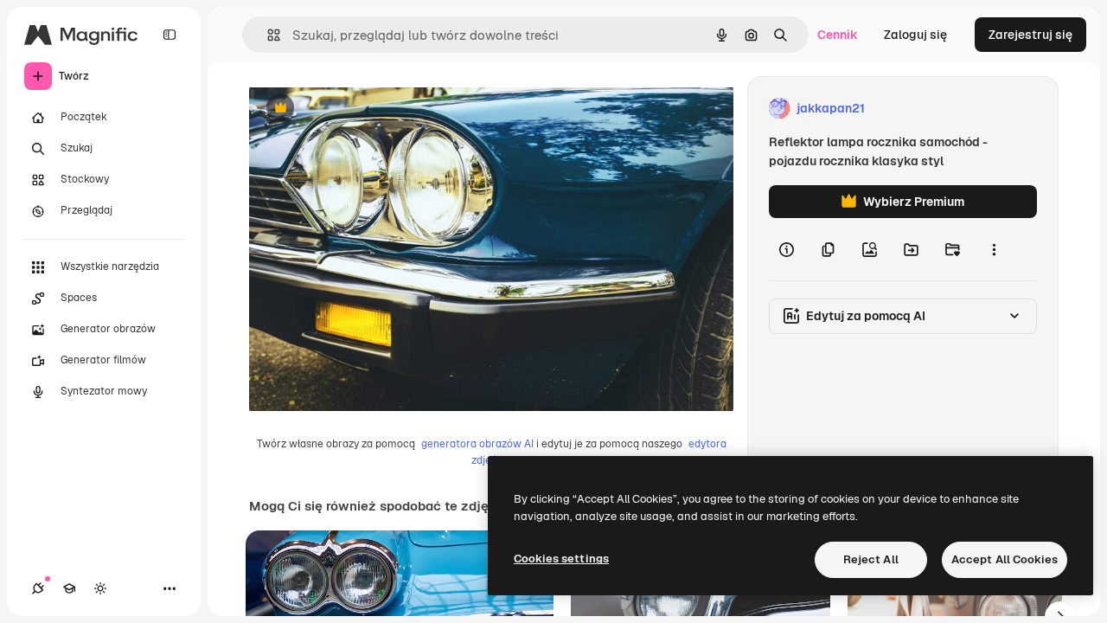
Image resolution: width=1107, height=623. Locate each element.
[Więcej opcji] (993, 249)
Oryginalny (368, 108)
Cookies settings (561, 558)
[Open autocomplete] (267, 35)
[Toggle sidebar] (169, 34)
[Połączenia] (38, 588)
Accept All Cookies (1004, 559)
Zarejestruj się (1030, 34)
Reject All (871, 559)
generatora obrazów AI (477, 444)
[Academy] (69, 588)
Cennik (837, 34)
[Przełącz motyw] (100, 588)
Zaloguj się (915, 34)
